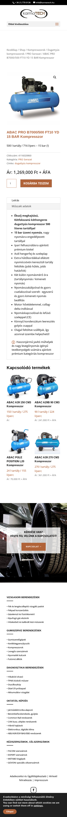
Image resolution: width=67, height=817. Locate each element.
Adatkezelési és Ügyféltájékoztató (28, 776)
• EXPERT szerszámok (17, 754)
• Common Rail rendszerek (19, 717)
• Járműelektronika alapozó (20, 709)
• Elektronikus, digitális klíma (20, 729)
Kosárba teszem (36, 183)
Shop (22, 49)
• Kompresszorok (15, 647)
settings (38, 805)
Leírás (15, 200)
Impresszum (41, 780)
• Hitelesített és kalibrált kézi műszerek (25, 622)
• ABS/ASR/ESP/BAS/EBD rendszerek (24, 733)
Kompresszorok (36, 49)
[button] (55, 77)
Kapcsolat (32, 546)
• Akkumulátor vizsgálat (18, 692)
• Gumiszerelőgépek (16, 639)
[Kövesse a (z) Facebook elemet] (33, 790)
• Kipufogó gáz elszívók (18, 618)
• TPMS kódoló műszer (17, 680)
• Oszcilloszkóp (14, 684)
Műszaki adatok (21, 206)
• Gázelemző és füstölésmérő (21, 614)
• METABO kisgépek (16, 758)
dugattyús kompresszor (27, 163)
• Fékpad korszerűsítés (17, 610)
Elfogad (9, 811)
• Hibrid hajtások (15, 725)
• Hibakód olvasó (15, 676)
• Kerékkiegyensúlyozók (18, 643)
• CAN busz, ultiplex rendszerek (22, 721)
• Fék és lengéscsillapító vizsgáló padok (25, 606)
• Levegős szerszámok (17, 651)
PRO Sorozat (34, 53)
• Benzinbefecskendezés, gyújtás (22, 713)
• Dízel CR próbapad (16, 688)
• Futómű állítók (14, 659)
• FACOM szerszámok (17, 750)
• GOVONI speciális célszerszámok (23, 762)
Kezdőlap (12, 49)
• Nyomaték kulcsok (16, 655)
